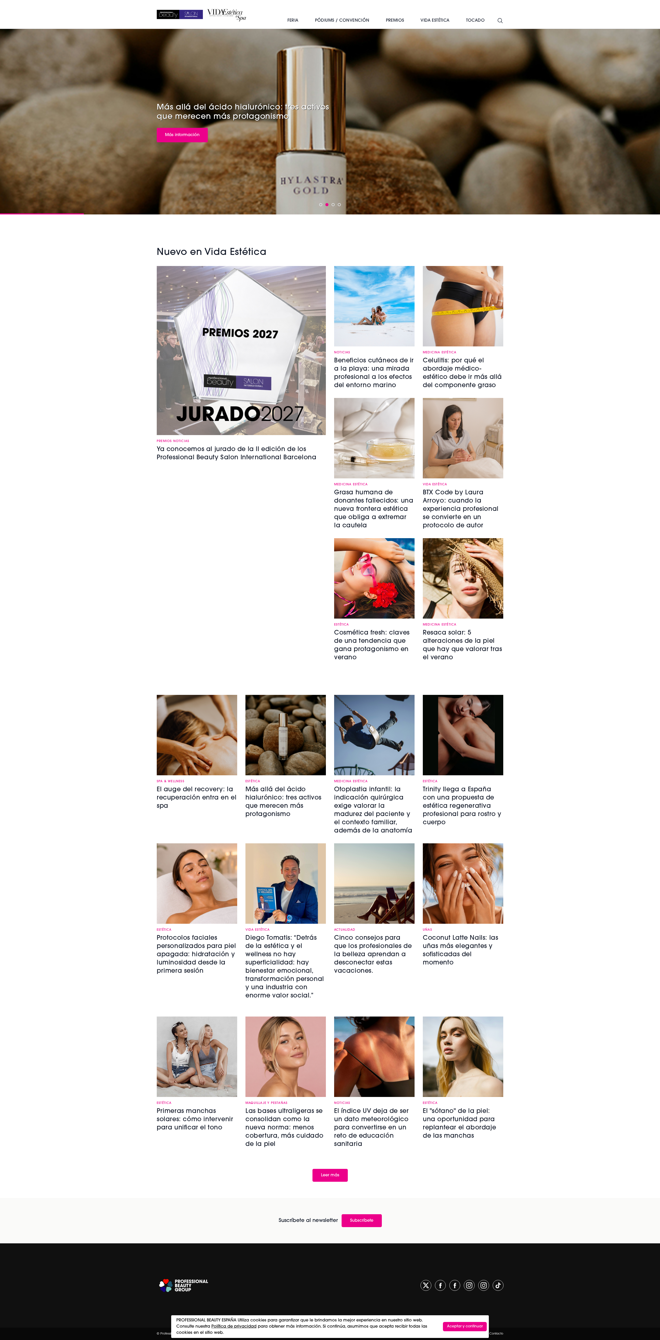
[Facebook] (440, 1285)
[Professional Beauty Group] (183, 1285)
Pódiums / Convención (342, 21)
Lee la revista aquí (183, 134)
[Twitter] (426, 1285)
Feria (293, 21)
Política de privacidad (234, 1327)
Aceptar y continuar (465, 1326)
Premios (395, 21)
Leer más (330, 1175)
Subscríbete (361, 1221)
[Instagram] (469, 1285)
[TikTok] (498, 1285)
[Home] (180, 14)
